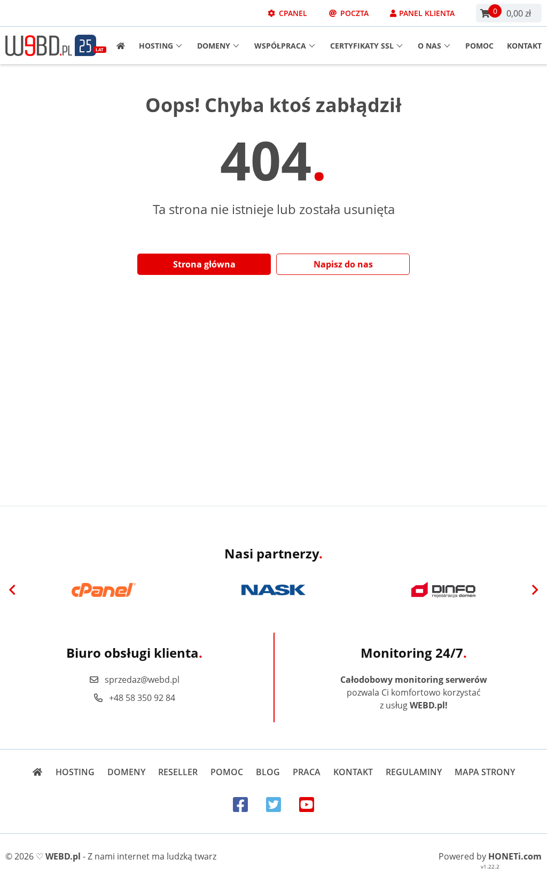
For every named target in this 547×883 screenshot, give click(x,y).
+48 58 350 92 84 (142, 698)
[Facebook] (240, 804)
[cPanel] (103, 590)
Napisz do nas (343, 264)
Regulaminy (414, 772)
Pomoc (479, 46)
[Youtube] (306, 804)
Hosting (156, 46)
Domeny (213, 46)
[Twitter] (273, 804)
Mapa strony (485, 772)
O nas (429, 46)
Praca (307, 772)
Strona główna (204, 264)
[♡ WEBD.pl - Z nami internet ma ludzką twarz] (38, 45)
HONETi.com (515, 856)
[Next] (535, 590)
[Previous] (12, 590)
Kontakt (524, 46)
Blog (268, 772)
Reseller (178, 772)
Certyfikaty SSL (362, 46)
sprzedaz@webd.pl (142, 679)
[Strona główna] (117, 45)
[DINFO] (443, 590)
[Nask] (273, 590)
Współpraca (280, 46)
